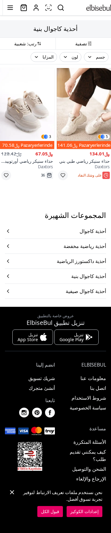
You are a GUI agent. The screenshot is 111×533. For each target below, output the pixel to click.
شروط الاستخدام (89, 397)
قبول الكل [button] (50, 511)
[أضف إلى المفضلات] (63, 175)
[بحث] (61, 7)
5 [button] (107, 136)
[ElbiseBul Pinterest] (37, 412)
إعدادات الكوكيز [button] (84, 511)
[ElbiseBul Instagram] (24, 412)
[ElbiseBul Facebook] (50, 412)
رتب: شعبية (25, 43)
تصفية (81, 43)
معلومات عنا (93, 378)
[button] (96, 57)
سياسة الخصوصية (88, 407)
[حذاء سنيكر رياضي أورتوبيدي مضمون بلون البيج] (27, 108)
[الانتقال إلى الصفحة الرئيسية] (98, 8)
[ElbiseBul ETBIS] (30, 456)
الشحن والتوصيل (89, 469)
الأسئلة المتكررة (89, 442)
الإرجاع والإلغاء (91, 478)
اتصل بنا (98, 388)
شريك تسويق (41, 378)
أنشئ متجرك (42, 388)
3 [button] (50, 136)
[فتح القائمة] (10, 7)
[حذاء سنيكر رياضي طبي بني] (84, 108)
